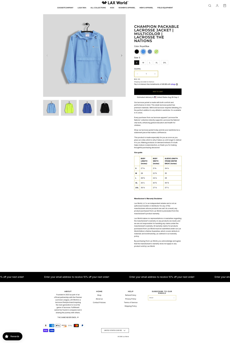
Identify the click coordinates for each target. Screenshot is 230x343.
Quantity (137, 69)
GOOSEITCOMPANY (65, 8)
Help (130, 291)
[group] (51, 108)
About (68, 291)
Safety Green (156, 51)
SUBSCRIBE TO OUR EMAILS (162, 292)
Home (99, 291)
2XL (164, 62)
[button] (210, 5)
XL (157, 62)
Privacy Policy (130, 299)
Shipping (137, 82)
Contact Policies (99, 302)
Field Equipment (165, 8)
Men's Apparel (146, 8)
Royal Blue (143, 51)
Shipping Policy (131, 306)
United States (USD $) (113, 330)
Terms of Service (130, 302)
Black (136, 51)
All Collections (98, 8)
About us (99, 299)
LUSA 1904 (82, 8)
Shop (99, 295)
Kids (112, 8)
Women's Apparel (126, 8)
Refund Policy (130, 295)
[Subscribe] (174, 297)
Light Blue (149, 51)
